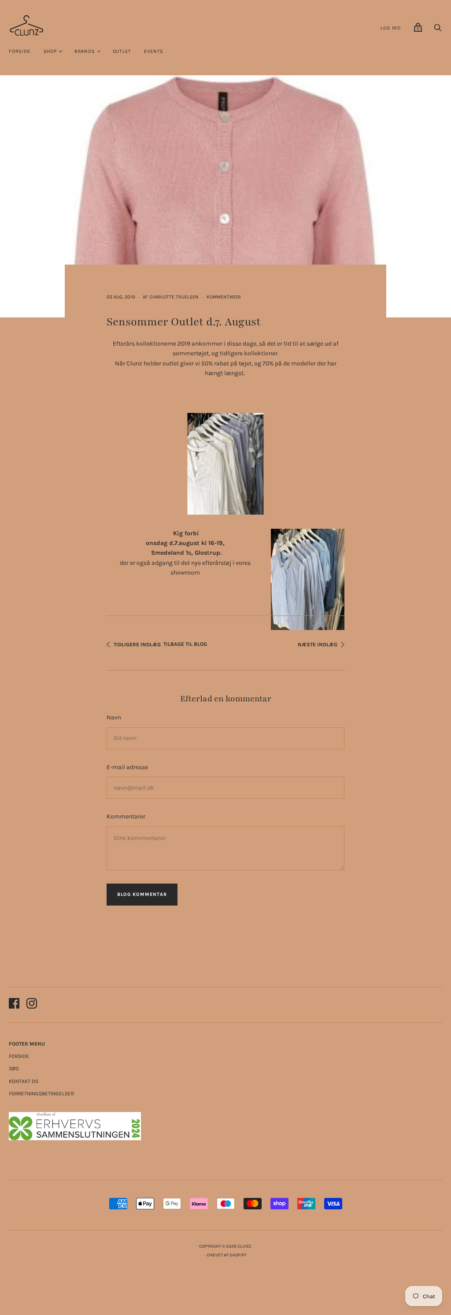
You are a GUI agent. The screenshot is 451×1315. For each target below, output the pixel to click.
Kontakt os (23, 1081)
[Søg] (437, 30)
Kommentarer (224, 297)
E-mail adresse (127, 767)
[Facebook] (14, 1005)
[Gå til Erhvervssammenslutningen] (75, 1138)
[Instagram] (31, 1005)
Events (153, 51)
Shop (50, 51)
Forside (19, 51)
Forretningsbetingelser (41, 1093)
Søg (14, 1068)
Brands (84, 51)
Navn (114, 717)
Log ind (391, 28)
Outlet (122, 51)
